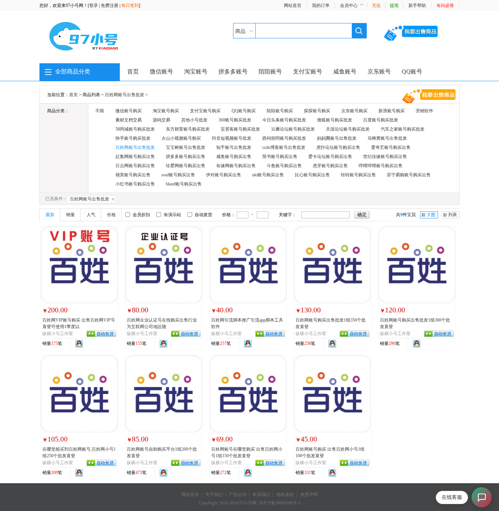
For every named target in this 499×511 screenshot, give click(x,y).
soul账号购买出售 (178, 174)
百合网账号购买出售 (135, 165)
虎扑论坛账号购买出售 (338, 147)
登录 (93, 5)
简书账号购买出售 (279, 156)
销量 (70, 214)
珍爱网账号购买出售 (185, 165)
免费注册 (109, 5)
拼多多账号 (233, 71)
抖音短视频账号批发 (231, 138)
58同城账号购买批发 (135, 129)
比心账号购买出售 (312, 174)
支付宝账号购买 (205, 110)
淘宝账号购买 (166, 110)
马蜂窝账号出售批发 (387, 138)
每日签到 (130, 5)
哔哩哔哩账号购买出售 (381, 165)
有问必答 (445, 5)
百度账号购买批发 (380, 120)
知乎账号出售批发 (233, 147)
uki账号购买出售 (268, 174)
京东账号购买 (354, 110)
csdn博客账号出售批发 (283, 147)
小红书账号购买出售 (135, 184)
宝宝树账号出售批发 (185, 147)
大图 (431, 214)
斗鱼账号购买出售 (284, 165)
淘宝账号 (195, 71)
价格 (111, 214)
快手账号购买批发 (133, 138)
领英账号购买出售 (133, 174)
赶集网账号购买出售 (135, 156)
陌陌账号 (270, 71)
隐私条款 (285, 494)
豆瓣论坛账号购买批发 (293, 129)
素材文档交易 (128, 120)
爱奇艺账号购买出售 (391, 147)
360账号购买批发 (234, 120)
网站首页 (292, 5)
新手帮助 (417, 5)
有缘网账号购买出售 (236, 165)
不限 (99, 110)
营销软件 (424, 110)
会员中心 (349, 5)
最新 (50, 214)
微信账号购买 (128, 110)
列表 (452, 214)
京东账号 (379, 71)
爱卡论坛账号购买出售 (330, 156)
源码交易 (161, 120)
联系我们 (261, 494)
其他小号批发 (194, 120)
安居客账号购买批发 (240, 129)
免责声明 (309, 494)
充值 (376, 5)
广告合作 (238, 494)
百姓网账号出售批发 (124, 94)
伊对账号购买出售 (223, 174)
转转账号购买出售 (358, 174)
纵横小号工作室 (57, 333)
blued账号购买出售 (184, 184)
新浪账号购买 (391, 110)
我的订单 (321, 5)
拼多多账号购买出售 (185, 156)
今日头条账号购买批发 (284, 120)
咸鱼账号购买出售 (233, 156)
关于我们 (214, 494)
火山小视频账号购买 (181, 138)
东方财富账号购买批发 (188, 129)
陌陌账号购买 (280, 110)
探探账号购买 (317, 110)
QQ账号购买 (244, 110)
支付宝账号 (307, 71)
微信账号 (161, 71)
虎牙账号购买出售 (330, 165)
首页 (133, 71)
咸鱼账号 (345, 71)
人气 (91, 214)
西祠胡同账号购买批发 (284, 138)
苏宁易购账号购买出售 (409, 174)
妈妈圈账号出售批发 (337, 138)
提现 (394, 5)
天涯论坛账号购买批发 (348, 129)
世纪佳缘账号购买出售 (385, 156)
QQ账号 (412, 71)
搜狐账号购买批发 (334, 120)
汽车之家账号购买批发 (402, 129)
